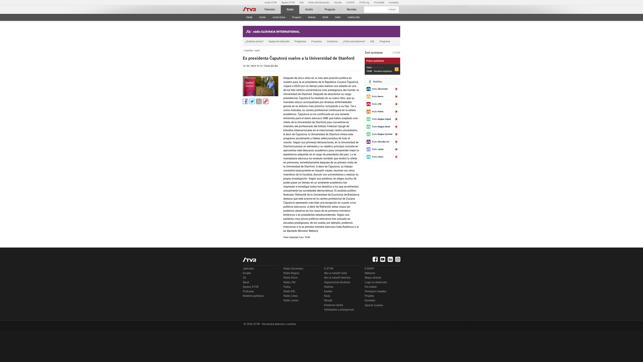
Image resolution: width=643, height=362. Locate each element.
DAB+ (338, 17)
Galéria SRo (354, 17)
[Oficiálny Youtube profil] (382, 259)
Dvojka (247, 273)
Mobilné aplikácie (253, 295)
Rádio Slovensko (293, 268)
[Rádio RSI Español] (273, 31)
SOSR (325, 17)
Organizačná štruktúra (337, 282)
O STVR (328, 268)
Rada (327, 295)
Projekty (369, 295)
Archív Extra (279, 17)
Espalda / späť (251, 50)
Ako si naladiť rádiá (335, 273)
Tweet (252, 101)
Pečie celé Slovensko (319, 2)
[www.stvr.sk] (249, 259)
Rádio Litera (290, 295)
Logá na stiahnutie (376, 282)
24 (244, 277)
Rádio (290, 9)
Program (296, 17)
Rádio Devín (290, 277)
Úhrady (328, 300)
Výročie (338, 2)
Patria (287, 286)
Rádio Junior (291, 300)
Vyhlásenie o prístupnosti (339, 309)
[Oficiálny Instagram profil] (398, 259)
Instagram (259, 101)
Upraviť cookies (374, 305)
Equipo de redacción (279, 41)
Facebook (245, 101)
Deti (302, 2)
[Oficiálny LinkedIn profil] (390, 259)
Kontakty (394, 2)
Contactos (332, 41)
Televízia (269, 9)
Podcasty (248, 291)
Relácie (311, 17)
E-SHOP (350, 2)
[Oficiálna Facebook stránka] (375, 259)
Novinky (351, 9)
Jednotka (248, 268)
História (328, 286)
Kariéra (328, 291)
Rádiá (249, 17)
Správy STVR (288, 2)
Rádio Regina (291, 273)
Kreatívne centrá (333, 305)
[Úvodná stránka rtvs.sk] (249, 10)
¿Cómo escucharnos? (354, 41)
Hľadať (392, 9)
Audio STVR (271, 2)
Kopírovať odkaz (265, 101)
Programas (300, 41)
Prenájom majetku (375, 291)
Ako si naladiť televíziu (337, 277)
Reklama (370, 273)
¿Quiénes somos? (254, 41)
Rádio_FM (289, 282)
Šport (246, 282)
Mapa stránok (373, 277)
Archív (262, 17)
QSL (372, 41)
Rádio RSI (289, 291)
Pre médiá (379, 2)
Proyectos (316, 41)
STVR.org (364, 2)
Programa (385, 41)
